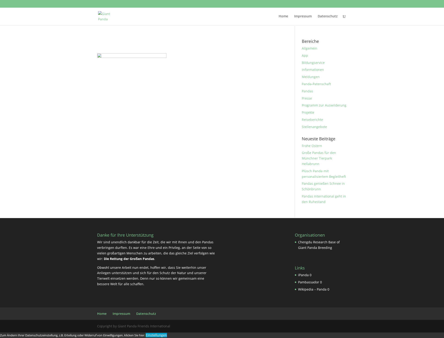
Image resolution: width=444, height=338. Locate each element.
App (305, 55)
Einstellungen (156, 335)
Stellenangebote (314, 127)
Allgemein (309, 48)
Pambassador (308, 282)
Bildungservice (313, 62)
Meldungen (311, 77)
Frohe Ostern (312, 146)
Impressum (303, 16)
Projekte (308, 112)
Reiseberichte (312, 119)
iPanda (303, 275)
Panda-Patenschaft (316, 84)
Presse (307, 98)
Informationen (313, 69)
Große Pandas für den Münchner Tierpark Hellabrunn (319, 158)
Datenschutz (328, 16)
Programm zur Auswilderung (324, 105)
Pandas (307, 91)
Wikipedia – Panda (312, 289)
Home (283, 16)
